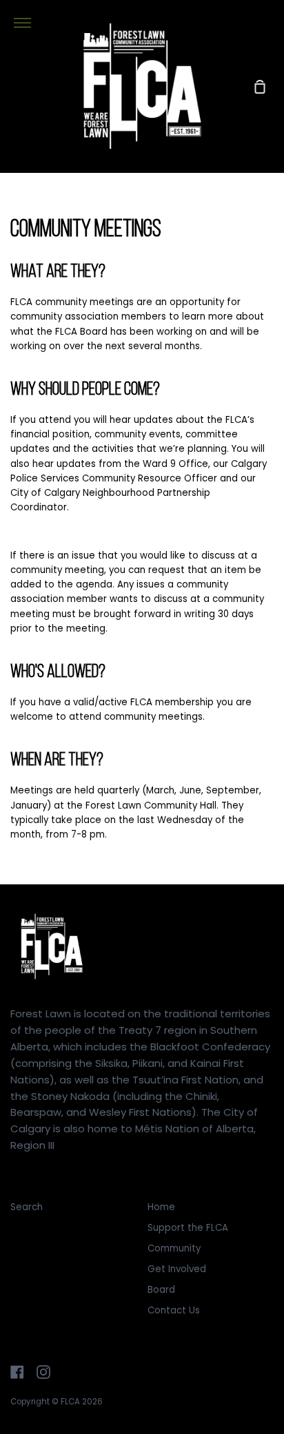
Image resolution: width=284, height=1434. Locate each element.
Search (26, 1207)
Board (161, 1289)
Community (174, 1248)
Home (161, 1207)
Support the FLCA (188, 1227)
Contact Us (174, 1310)
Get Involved (177, 1269)
